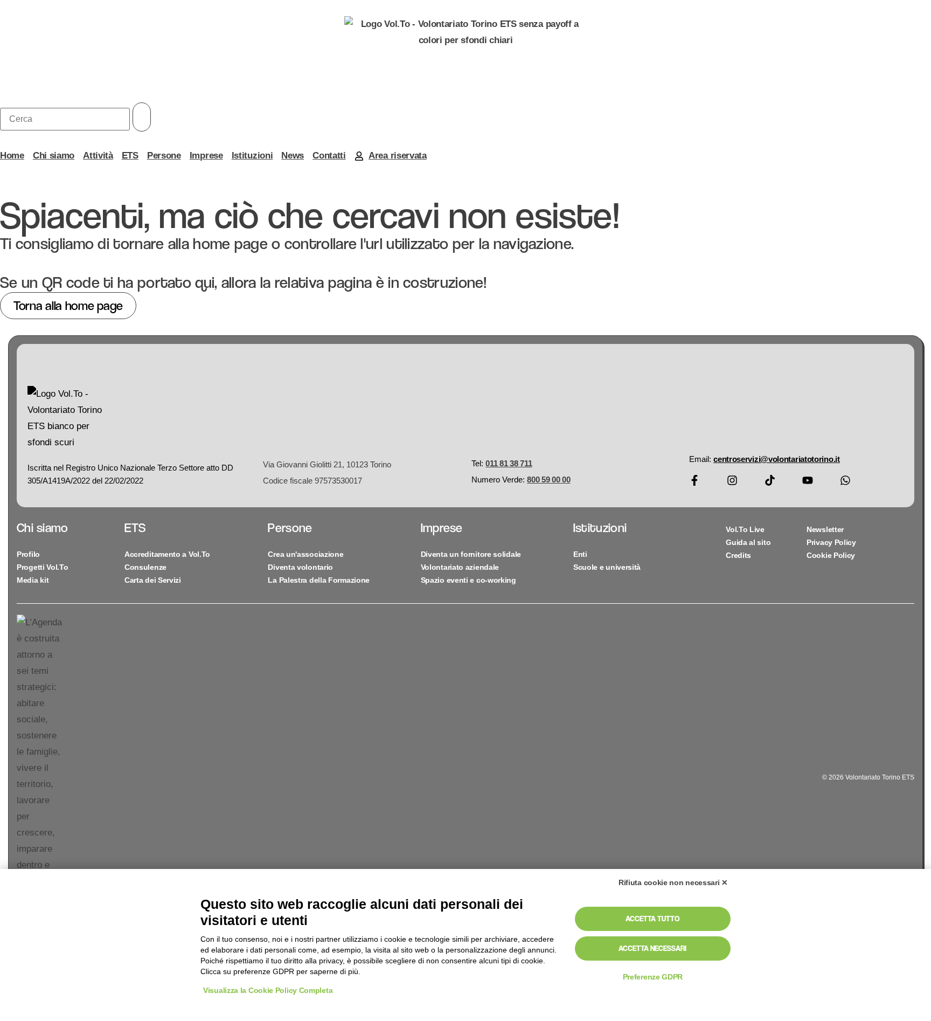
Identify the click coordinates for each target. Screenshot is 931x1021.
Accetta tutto (652, 918)
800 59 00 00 (548, 479)
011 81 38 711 (508, 463)
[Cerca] (65, 119)
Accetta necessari (652, 948)
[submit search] (142, 117)
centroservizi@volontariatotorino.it (776, 459)
